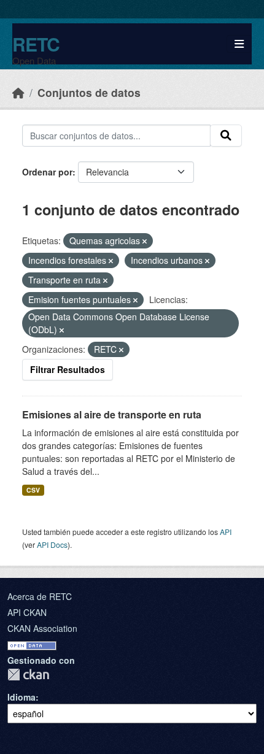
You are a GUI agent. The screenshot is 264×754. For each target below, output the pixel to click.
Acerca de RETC (39, 596)
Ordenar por (47, 172)
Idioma (21, 697)
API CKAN (27, 612)
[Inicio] (18, 92)
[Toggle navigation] (239, 44)
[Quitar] (144, 241)
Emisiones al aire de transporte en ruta (111, 414)
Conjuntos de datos (89, 92)
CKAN (28, 674)
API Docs (52, 544)
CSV (33, 489)
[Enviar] (226, 136)
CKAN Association (42, 628)
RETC (36, 44)
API (225, 531)
